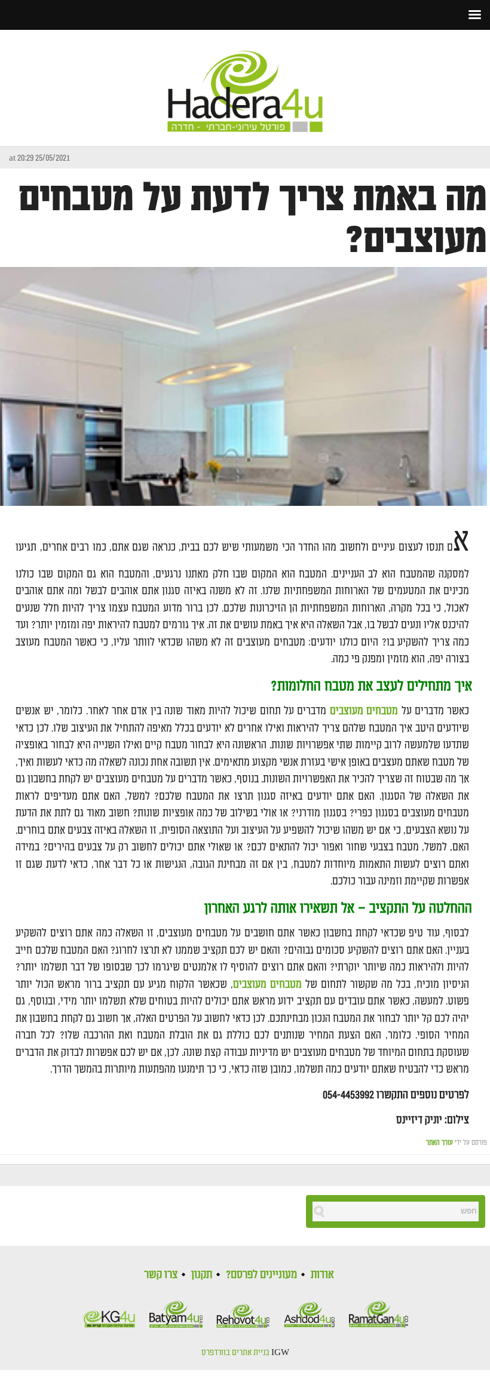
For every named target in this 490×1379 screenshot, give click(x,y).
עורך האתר (439, 1143)
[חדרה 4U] (245, 81)
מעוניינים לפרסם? (261, 1274)
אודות (322, 1274)
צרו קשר (160, 1274)
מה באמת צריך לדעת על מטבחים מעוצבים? (253, 219)
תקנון (201, 1274)
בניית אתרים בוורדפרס (235, 1352)
